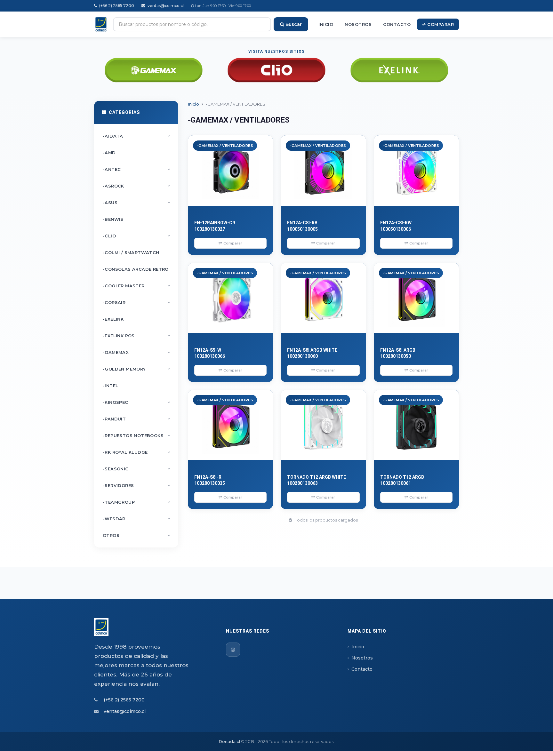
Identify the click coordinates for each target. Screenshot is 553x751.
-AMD (109, 152)
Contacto (397, 24)
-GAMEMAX (137, 352)
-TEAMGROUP (137, 502)
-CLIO (137, 235)
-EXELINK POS (137, 335)
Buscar (293, 24)
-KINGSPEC (137, 402)
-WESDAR (137, 518)
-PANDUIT (137, 418)
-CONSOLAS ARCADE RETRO (136, 269)
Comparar (232, 243)
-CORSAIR (137, 302)
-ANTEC (137, 169)
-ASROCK (137, 185)
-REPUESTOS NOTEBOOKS (137, 435)
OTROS (137, 535)
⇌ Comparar (438, 24)
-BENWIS (113, 219)
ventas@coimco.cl (165, 5)
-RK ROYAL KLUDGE (137, 452)
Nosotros (358, 24)
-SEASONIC (137, 468)
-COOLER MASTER (137, 285)
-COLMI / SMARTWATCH (131, 252)
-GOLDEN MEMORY (137, 369)
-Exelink (113, 319)
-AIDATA (137, 136)
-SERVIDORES (137, 485)
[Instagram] (233, 650)
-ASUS (137, 202)
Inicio (325, 24)
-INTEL (110, 385)
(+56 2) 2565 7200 (116, 5)
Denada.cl (229, 741)
